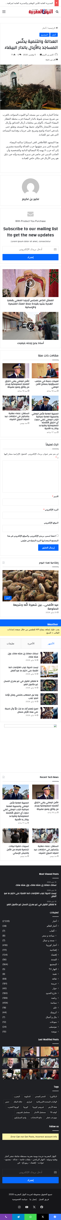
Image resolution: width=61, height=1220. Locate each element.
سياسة (54, 1003)
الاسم (55, 496)
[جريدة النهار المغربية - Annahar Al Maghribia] (40, 12)
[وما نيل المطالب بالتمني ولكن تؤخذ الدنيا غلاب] (49, 699)
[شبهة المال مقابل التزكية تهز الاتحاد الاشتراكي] (11, 1063)
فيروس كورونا (38, 1107)
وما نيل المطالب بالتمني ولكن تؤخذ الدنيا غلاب (21, 696)
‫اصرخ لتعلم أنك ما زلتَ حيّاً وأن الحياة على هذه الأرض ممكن (21, 710)
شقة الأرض (52, 1107)
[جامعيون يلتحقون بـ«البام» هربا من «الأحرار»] (50, 1074)
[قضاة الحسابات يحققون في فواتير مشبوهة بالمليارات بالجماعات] (31, 1074)
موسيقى (53, 1027)
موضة (54, 1031)
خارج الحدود (51, 993)
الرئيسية (52, 28)
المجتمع (44, 34)
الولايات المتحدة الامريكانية (46, 1102)
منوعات (53, 1022)
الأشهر (51, 643)
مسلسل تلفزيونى (23, 1112)
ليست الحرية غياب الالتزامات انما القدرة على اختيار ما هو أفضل (23, 669)
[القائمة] (3, 12)
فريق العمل (44, 1199)
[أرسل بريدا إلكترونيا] (41, 54)
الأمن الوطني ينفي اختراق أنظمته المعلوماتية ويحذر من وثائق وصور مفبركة (17, 384)
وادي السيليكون (20, 1117)
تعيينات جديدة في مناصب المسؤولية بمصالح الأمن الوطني (46, 384)
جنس (7, 1102)
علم (55, 1007)
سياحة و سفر (48, 935)
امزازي (29, 1102)
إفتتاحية (53, 950)
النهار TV (53, 969)
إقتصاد (54, 954)
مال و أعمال (51, 1017)
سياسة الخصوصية (19, 1199)
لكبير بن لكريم (48, 54)
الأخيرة (31, 643)
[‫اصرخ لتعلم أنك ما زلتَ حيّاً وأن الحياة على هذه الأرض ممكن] (49, 713)
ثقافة (54, 978)
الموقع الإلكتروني (51, 522)
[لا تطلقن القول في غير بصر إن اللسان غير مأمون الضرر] (49, 685)
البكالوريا (53, 1096)
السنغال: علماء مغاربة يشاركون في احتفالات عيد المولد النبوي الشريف (17, 416)
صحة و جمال (48, 940)
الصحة (54, 959)
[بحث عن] (57, 12)
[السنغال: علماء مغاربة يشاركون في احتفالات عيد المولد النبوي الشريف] (16, 403)
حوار (55, 988)
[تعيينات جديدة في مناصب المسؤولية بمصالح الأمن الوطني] (45, 370)
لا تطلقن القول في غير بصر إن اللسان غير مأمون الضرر (21, 683)
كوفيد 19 (53, 1112)
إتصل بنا (33, 1199)
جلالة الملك (18, 1102)
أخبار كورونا (51, 945)
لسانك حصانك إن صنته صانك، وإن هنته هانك (23, 655)
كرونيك (53, 1012)
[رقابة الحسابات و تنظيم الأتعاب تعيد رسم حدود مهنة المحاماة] (11, 1074)
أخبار (44, 28)
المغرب (17, 1096)
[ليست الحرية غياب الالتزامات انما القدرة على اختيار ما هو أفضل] (49, 671)
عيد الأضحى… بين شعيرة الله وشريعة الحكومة (35, 606)
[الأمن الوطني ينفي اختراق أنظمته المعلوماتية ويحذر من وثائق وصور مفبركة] (16, 370)
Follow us (54, 1126)
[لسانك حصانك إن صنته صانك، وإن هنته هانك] (49, 658)
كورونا (25, 1107)
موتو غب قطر (51, 1117)
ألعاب (51, 930)
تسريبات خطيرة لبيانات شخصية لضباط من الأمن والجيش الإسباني (18, 849)
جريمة (54, 983)
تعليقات (10, 643)
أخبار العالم (52, 926)
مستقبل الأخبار (40, 1112)
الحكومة (27, 1096)
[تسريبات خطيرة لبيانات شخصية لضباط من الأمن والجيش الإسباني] (16, 835)
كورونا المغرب (13, 1107)
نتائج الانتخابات (36, 1117)
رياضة (54, 998)
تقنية (55, 974)
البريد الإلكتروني (50, 509)
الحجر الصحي (40, 1096)
